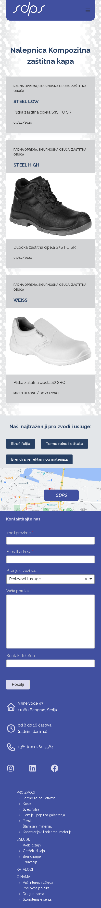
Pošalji (18, 684)
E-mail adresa (20, 551)
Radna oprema (25, 86)
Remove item (86, 579)
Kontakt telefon (20, 655)
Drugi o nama (33, 894)
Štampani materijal (37, 826)
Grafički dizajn (34, 851)
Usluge (23, 839)
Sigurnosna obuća (54, 86)
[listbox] (50, 579)
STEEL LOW (26, 101)
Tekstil (28, 821)
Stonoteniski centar (38, 899)
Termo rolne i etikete (64, 443)
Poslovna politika (36, 888)
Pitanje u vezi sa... (21, 570)
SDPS (61, 495)
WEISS (20, 300)
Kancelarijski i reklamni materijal (48, 832)
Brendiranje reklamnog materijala (39, 459)
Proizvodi (26, 792)
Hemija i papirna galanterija (44, 815)
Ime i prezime (19, 533)
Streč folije (20, 443)
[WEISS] (50, 341)
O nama (23, 877)
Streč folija (31, 809)
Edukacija (30, 862)
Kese (27, 804)
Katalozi (25, 869)
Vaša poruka (18, 591)
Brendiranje (32, 856)
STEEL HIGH (26, 165)
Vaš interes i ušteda (38, 882)
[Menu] (88, 10)
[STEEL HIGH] (50, 206)
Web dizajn (32, 845)
